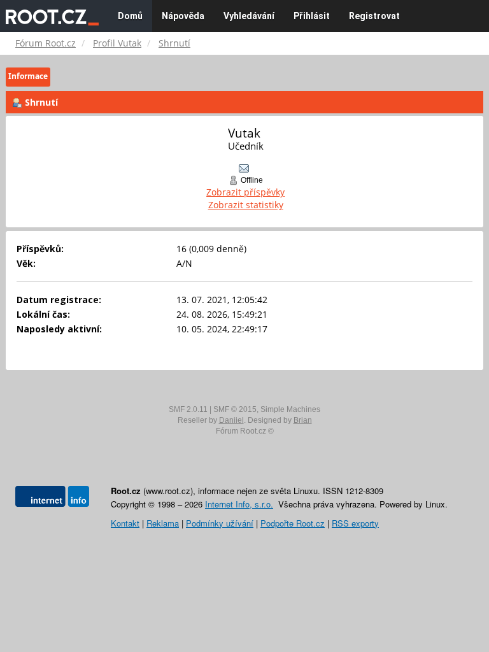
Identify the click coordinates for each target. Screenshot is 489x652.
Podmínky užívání (219, 523)
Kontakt (125, 523)
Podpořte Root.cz (292, 523)
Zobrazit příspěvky (245, 192)
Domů (130, 16)
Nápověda (183, 16)
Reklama (162, 523)
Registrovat (374, 16)
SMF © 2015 (235, 409)
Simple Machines (290, 409)
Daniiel (231, 420)
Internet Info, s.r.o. (239, 504)
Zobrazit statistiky (245, 205)
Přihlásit (312, 16)
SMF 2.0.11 (188, 409)
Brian (303, 420)
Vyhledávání (248, 16)
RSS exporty (355, 523)
